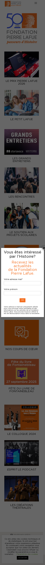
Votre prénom (11, 289)
